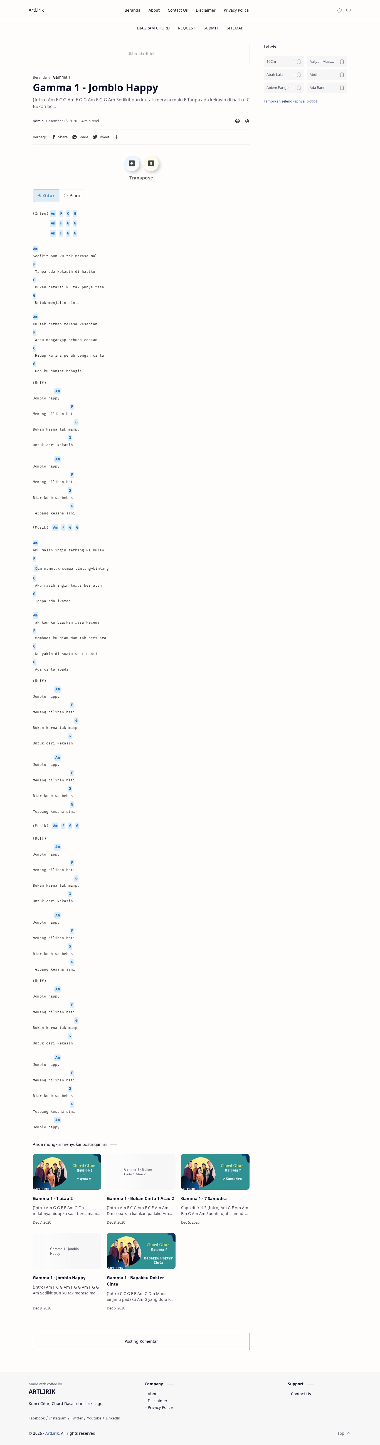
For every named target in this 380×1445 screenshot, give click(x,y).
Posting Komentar (141, 1341)
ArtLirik (36, 10)
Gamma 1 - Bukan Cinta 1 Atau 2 (140, 1198)
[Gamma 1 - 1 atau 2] (67, 1172)
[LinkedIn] (113, 1418)
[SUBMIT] (211, 28)
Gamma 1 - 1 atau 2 (53, 1198)
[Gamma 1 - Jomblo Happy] (67, 1251)
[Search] (348, 10)
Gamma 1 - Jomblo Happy (59, 1277)
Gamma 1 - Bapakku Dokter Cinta (135, 1281)
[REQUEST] (186, 28)
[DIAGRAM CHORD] (153, 28)
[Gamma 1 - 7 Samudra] (215, 1172)
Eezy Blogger (136, 1433)
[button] (339, 10)
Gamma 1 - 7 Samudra (204, 1198)
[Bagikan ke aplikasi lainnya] (116, 136)
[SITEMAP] (235, 28)
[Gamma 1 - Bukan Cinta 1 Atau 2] (141, 1172)
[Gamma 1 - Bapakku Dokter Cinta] (141, 1251)
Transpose (141, 178)
